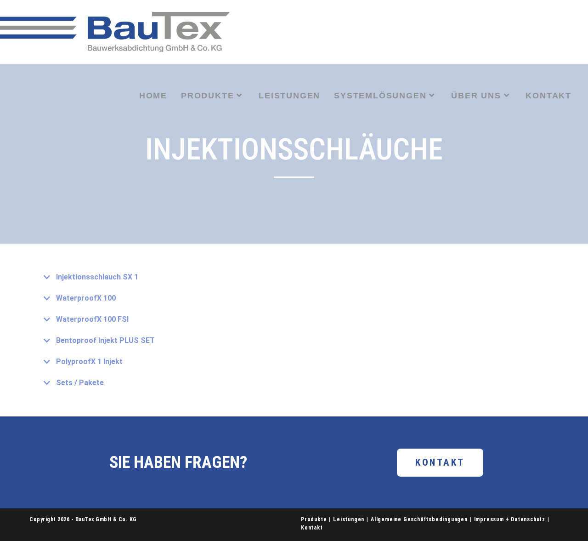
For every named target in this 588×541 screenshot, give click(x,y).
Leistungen (348, 519)
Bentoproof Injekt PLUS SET (105, 340)
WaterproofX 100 (86, 298)
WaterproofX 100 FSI (92, 319)
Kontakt (312, 527)
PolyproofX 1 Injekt (89, 361)
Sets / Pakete (80, 382)
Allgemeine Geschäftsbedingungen (419, 519)
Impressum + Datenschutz (509, 519)
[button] (294, 277)
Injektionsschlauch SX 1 (97, 277)
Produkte (314, 519)
